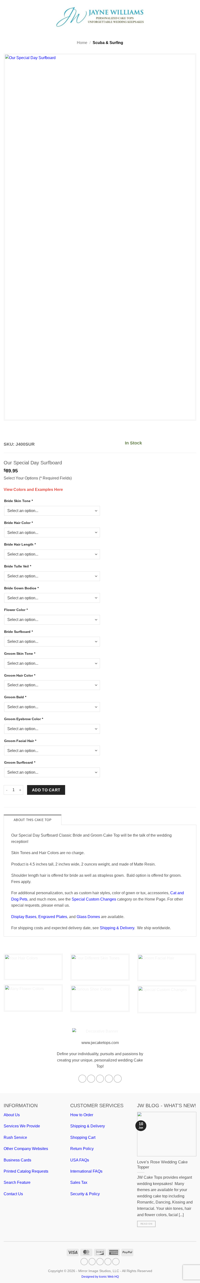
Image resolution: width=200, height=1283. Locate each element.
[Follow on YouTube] (118, 1079)
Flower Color (16, 610)
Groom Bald (15, 697)
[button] (7, 17)
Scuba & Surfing (108, 43)
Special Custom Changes (94, 899)
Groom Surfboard (19, 762)
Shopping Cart (82, 1137)
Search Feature (17, 1182)
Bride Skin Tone (18, 501)
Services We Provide (22, 1126)
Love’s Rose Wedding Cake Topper (162, 1165)
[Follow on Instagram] (91, 1079)
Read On (146, 1223)
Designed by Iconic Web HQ (100, 1276)
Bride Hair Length (20, 544)
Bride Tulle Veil (17, 566)
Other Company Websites (26, 1149)
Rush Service (15, 1137)
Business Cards (17, 1160)
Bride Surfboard (18, 632)
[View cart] (193, 16)
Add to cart (46, 790)
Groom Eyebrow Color (23, 719)
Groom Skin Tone (19, 653)
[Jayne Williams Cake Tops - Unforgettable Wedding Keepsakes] (100, 17)
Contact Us (13, 1194)
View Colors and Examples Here (33, 489)
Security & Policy (85, 1194)
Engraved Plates (52, 917)
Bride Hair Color (18, 523)
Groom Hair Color (19, 675)
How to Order (81, 1115)
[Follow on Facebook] (82, 1079)
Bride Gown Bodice (21, 588)
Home (82, 43)
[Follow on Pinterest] (109, 1079)
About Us (12, 1115)
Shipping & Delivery (117, 928)
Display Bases (23, 917)
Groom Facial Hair (20, 741)
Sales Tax (78, 1182)
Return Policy (82, 1149)
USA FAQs (79, 1160)
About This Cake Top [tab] (32, 820)
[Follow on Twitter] (100, 1079)
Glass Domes (88, 917)
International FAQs (86, 1171)
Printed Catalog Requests (26, 1171)
